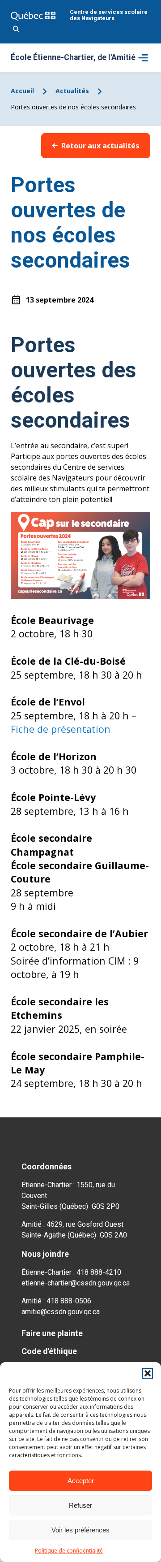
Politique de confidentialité (69, 1550)
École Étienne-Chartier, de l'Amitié (73, 58)
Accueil (22, 91)
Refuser (80, 1505)
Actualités (72, 91)
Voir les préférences (80, 1530)
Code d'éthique (49, 1351)
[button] (147, 1373)
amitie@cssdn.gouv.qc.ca (60, 1311)
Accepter (81, 1480)
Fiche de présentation (60, 729)
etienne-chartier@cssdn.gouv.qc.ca (75, 1283)
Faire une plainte (52, 1333)
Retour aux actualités (100, 146)
